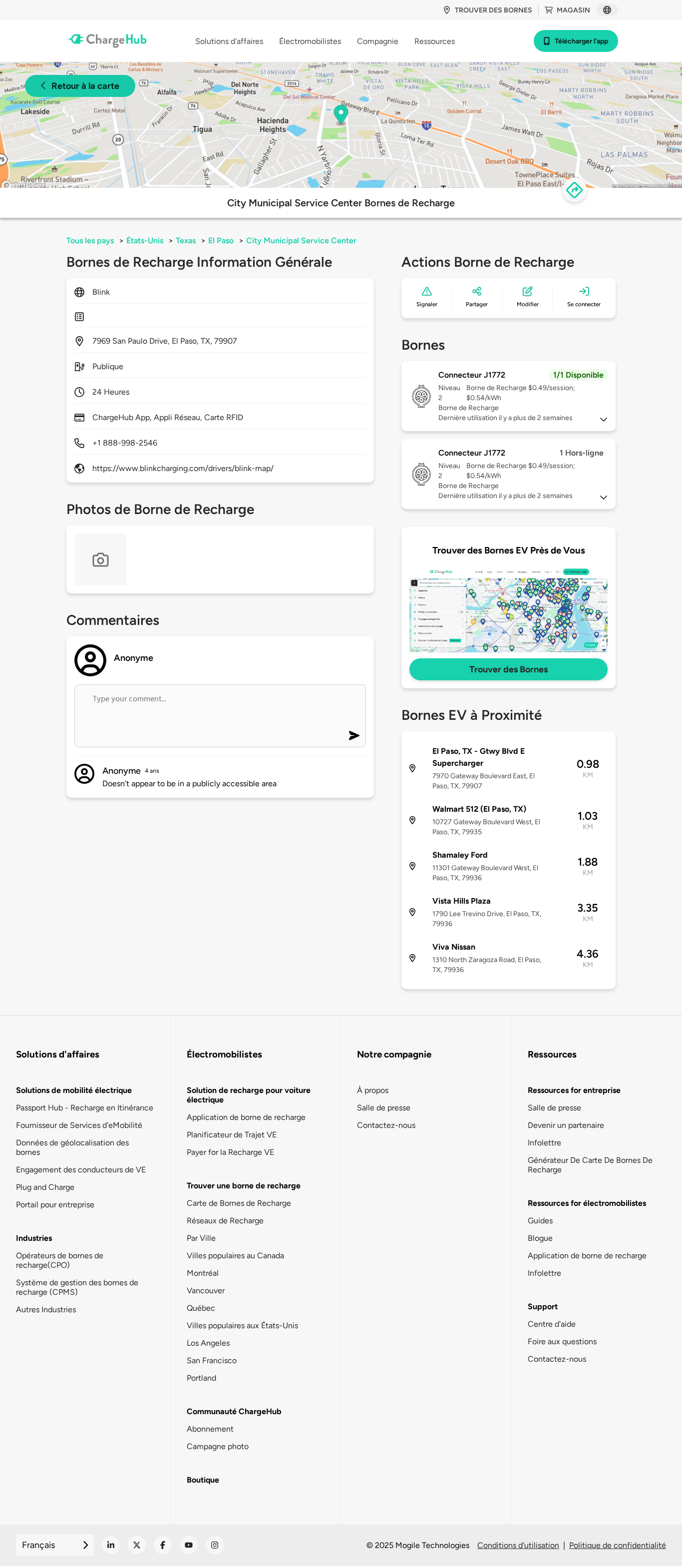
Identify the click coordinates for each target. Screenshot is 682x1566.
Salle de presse (383, 1107)
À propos (372, 1090)
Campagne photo (218, 1446)
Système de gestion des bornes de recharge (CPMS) (77, 1287)
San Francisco (212, 1360)
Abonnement (210, 1429)
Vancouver (206, 1290)
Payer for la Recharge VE (230, 1152)
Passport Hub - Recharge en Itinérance (84, 1107)
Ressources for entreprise (574, 1090)
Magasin (573, 10)
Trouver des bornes (493, 10)
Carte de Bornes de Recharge (239, 1203)
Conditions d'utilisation (518, 1545)
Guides (540, 1220)
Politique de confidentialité (617, 1545)
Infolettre (544, 1142)
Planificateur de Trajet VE (232, 1134)
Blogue (540, 1238)
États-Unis (144, 240)
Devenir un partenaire (566, 1125)
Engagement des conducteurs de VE (81, 1169)
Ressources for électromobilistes (587, 1203)
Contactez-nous (386, 1125)
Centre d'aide (552, 1324)
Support (543, 1306)
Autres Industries (46, 1309)
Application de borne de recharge (246, 1117)
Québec (201, 1308)
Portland (201, 1378)
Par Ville (201, 1238)
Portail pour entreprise (55, 1204)
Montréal (203, 1273)
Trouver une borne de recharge (244, 1185)
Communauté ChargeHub (234, 1411)
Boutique (203, 1480)
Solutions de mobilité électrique (74, 1090)
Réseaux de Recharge (225, 1220)
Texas (186, 240)
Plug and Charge (45, 1187)
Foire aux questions (562, 1341)
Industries (34, 1238)
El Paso (221, 240)
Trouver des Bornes (508, 669)
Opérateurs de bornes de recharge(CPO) (59, 1260)
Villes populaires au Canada (235, 1255)
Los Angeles (208, 1343)
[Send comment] (354, 735)
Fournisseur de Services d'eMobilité (79, 1125)
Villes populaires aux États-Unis (242, 1325)
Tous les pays (90, 240)
